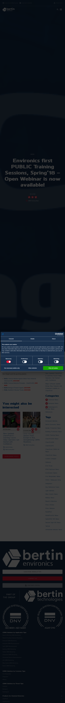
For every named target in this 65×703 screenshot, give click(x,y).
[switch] (24, 361)
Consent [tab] (11, 338)
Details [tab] (32, 338)
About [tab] (53, 338)
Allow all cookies (53, 368)
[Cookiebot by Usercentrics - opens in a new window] (56, 334)
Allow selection (32, 368)
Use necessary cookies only (12, 368)
